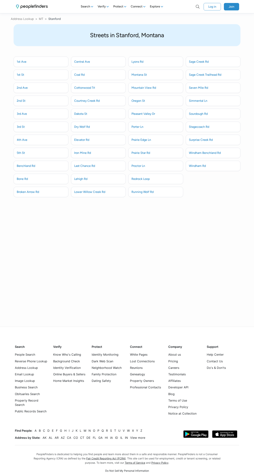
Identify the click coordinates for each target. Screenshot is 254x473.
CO (75, 438)
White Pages (138, 354)
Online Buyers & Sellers (69, 374)
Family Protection (104, 374)
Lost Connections (142, 361)
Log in (212, 6)
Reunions (136, 368)
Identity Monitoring (105, 354)
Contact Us (215, 361)
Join (231, 6)
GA (100, 438)
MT (41, 19)
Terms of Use (177, 400)
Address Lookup (22, 19)
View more (137, 438)
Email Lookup (24, 374)
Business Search (26, 387)
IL (121, 438)
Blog (171, 394)
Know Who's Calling (67, 354)
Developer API (178, 387)
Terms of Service (135, 462)
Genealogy (137, 374)
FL (94, 438)
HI (106, 438)
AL (50, 438)
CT (82, 438)
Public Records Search (30, 411)
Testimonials (177, 374)
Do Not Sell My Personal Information (127, 470)
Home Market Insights (68, 381)
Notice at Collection (182, 413)
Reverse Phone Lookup (31, 361)
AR (57, 438)
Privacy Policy (178, 407)
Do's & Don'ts (216, 368)
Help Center (215, 354)
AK (44, 438)
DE (88, 438)
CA (69, 438)
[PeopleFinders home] (32, 6)
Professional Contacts (145, 387)
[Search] (198, 7)
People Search (25, 354)
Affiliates (174, 381)
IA (111, 438)
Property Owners (142, 381)
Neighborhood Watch (107, 368)
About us (174, 354)
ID (116, 438)
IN (126, 438)
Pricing (173, 361)
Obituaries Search (27, 394)
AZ (63, 438)
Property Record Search (26, 403)
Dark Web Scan (102, 361)
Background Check (66, 361)
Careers (173, 368)
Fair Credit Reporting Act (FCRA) (106, 458)
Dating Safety (101, 381)
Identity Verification (67, 368)
